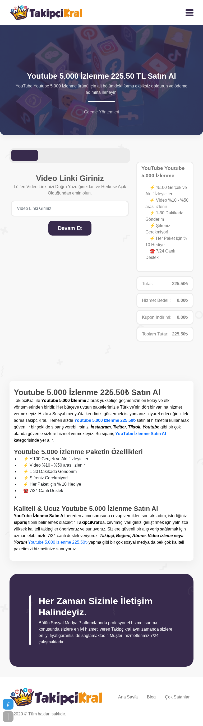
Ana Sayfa (128, 697)
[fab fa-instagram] (159, 715)
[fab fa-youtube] (168, 715)
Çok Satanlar (177, 697)
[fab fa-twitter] (177, 715)
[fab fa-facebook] (186, 715)
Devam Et (70, 228)
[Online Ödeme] (98, 121)
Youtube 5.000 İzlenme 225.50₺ (105, 420)
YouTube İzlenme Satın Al (140, 433)
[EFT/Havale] (105, 121)
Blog (151, 697)
